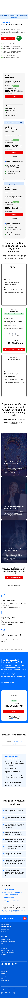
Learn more (14, 17)
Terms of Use (13, 718)
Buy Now (14, 96)
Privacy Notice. (14, 911)
